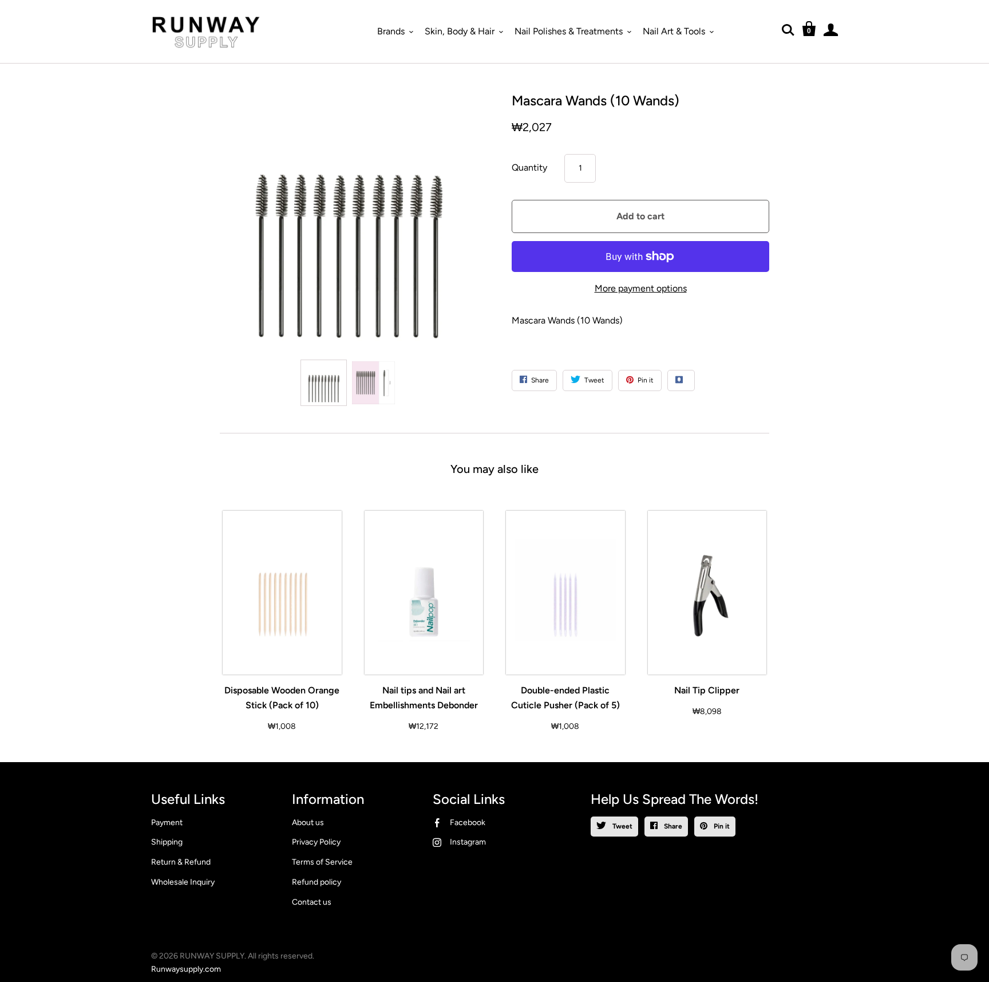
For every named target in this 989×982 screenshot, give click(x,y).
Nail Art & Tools (674, 31)
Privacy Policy (316, 842)
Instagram (468, 842)
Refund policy (316, 882)
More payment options (641, 288)
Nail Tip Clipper (706, 690)
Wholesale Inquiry (183, 882)
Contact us (311, 902)
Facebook (467, 822)
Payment (167, 822)
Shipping (167, 842)
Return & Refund (181, 862)
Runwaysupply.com (186, 969)
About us (308, 822)
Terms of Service (322, 862)
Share (672, 826)
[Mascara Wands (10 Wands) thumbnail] (323, 382)
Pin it (721, 826)
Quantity (529, 167)
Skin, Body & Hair (459, 31)
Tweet (621, 826)
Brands (391, 31)
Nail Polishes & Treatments (569, 31)
